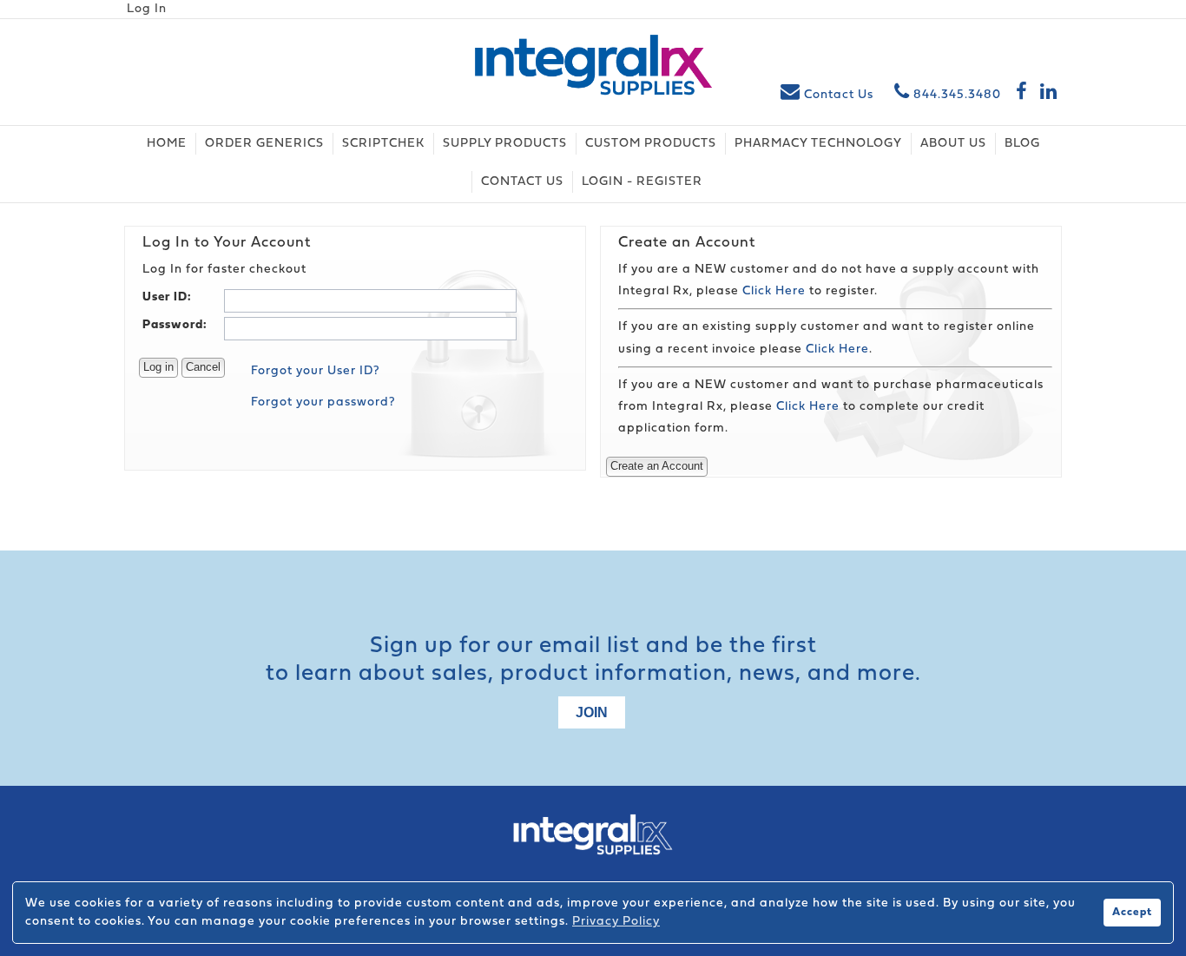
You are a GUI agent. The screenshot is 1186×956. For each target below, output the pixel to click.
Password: (175, 325)
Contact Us (839, 95)
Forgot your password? (323, 402)
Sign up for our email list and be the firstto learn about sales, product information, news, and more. (593, 660)
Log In (147, 9)
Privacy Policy (616, 921)
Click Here (774, 291)
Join (592, 712)
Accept (1132, 912)
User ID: (167, 297)
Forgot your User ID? (315, 371)
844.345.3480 (955, 95)
